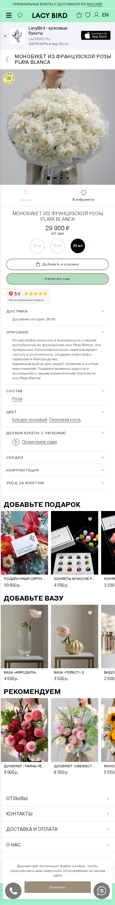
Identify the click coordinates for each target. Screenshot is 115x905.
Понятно (57, 887)
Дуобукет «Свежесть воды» (74, 766)
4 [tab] (67, 178)
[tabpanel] (57, 127)
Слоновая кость (65, 419)
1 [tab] (48, 178)
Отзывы (17, 798)
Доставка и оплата (32, 829)
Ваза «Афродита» (20, 672)
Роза (17, 398)
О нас (13, 845)
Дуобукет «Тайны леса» (24, 766)
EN (105, 15)
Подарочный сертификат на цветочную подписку (24, 579)
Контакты (19, 814)
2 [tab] (55, 178)
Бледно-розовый (29, 419)
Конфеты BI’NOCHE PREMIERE (74, 579)
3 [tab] (61, 178)
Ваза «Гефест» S (69, 672)
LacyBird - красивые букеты (48, 30)
